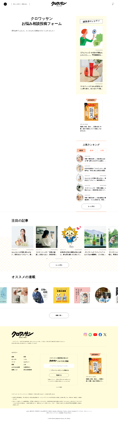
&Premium (59, 411)
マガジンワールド (54, 412)
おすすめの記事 (16, 367)
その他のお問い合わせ (50, 394)
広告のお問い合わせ (39, 394)
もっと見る (91, 206)
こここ (89, 411)
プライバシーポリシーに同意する (60, 370)
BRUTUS (32, 411)
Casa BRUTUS (44, 411)
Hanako (55, 411)
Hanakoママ (75, 411)
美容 (25, 356)
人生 (25, 364)
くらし (25, 359)
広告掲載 (61, 412)
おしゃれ (14, 359)
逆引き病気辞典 (28, 369)
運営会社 (31, 394)
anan (27, 411)
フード (13, 362)
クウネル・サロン (83, 411)
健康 (13, 356)
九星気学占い (27, 367)
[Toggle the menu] (5, 4)
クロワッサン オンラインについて (19, 394)
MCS (48, 412)
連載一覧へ (59, 315)
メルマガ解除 (59, 387)
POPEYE (37, 411)
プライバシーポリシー (64, 379)
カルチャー (26, 362)
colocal (69, 411)
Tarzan (65, 411)
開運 (13, 364)
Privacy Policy (67, 412)
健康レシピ (14, 369)
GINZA (50, 411)
